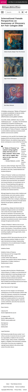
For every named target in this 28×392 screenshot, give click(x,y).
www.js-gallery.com (10, 320)
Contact (25, 389)
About (7, 384)
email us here (4, 326)
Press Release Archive (16, 384)
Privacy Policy (17, 389)
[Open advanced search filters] (22, 12)
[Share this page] (26, 12)
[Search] (19, 12)
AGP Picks (3, 2)
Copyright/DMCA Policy (7, 389)
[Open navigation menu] (2, 12)
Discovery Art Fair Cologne (16, 127)
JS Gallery (15, 121)
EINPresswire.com (6, 121)
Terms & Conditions (20, 386)
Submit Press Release (8, 386)
